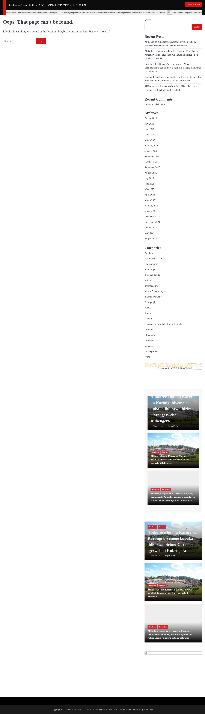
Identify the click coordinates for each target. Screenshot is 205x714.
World (147, 356)
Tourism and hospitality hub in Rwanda (163, 324)
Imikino (148, 280)
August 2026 (151, 118)
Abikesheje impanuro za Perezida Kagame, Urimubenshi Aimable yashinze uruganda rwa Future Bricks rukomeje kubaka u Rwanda (110, 13)
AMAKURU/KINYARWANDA (60, 5)
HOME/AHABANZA (17, 5)
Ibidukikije (150, 269)
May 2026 (149, 134)
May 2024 (149, 233)
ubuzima (149, 346)
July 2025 (149, 178)
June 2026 (149, 129)
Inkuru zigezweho (153, 296)
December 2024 (152, 216)
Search (148, 20)
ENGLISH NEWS (37, 5)
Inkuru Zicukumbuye (155, 291)
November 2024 (152, 222)
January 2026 (151, 151)
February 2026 (151, 145)
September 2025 (152, 167)
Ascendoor (126, 709)
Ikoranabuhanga (152, 275)
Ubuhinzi (149, 329)
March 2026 (150, 140)
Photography (151, 302)
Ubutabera (149, 340)
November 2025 (152, 156)
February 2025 (151, 205)
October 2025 (151, 162)
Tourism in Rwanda (193, 5)
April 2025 (150, 194)
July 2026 (149, 123)
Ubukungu (150, 335)
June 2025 (149, 183)
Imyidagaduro (151, 286)
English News (151, 264)
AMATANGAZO (153, 258)
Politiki (148, 307)
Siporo (148, 313)
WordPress (148, 709)
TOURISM (81, 5)
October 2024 (151, 227)
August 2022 (151, 238)
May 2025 (149, 189)
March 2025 (150, 200)
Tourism (148, 318)
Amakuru (149, 253)
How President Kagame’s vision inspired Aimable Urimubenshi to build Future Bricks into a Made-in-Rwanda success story (173, 68)
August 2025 (151, 173)
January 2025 (151, 211)
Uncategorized (151, 351)
